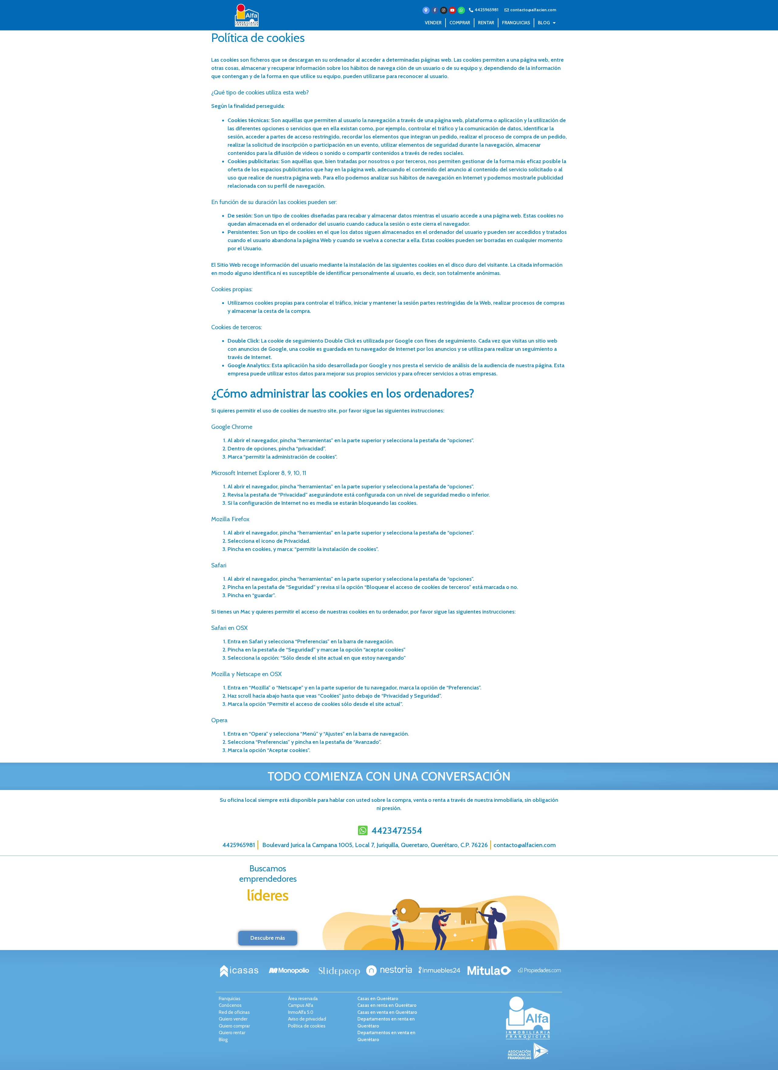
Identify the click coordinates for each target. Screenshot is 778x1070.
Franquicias (516, 23)
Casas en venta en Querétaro (387, 1012)
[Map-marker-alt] (426, 10)
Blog (544, 23)
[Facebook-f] (435, 10)
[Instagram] (443, 10)
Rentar (486, 23)
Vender (433, 23)
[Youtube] (452, 10)
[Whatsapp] (461, 10)
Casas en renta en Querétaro (386, 1005)
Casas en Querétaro (377, 998)
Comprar (459, 23)
